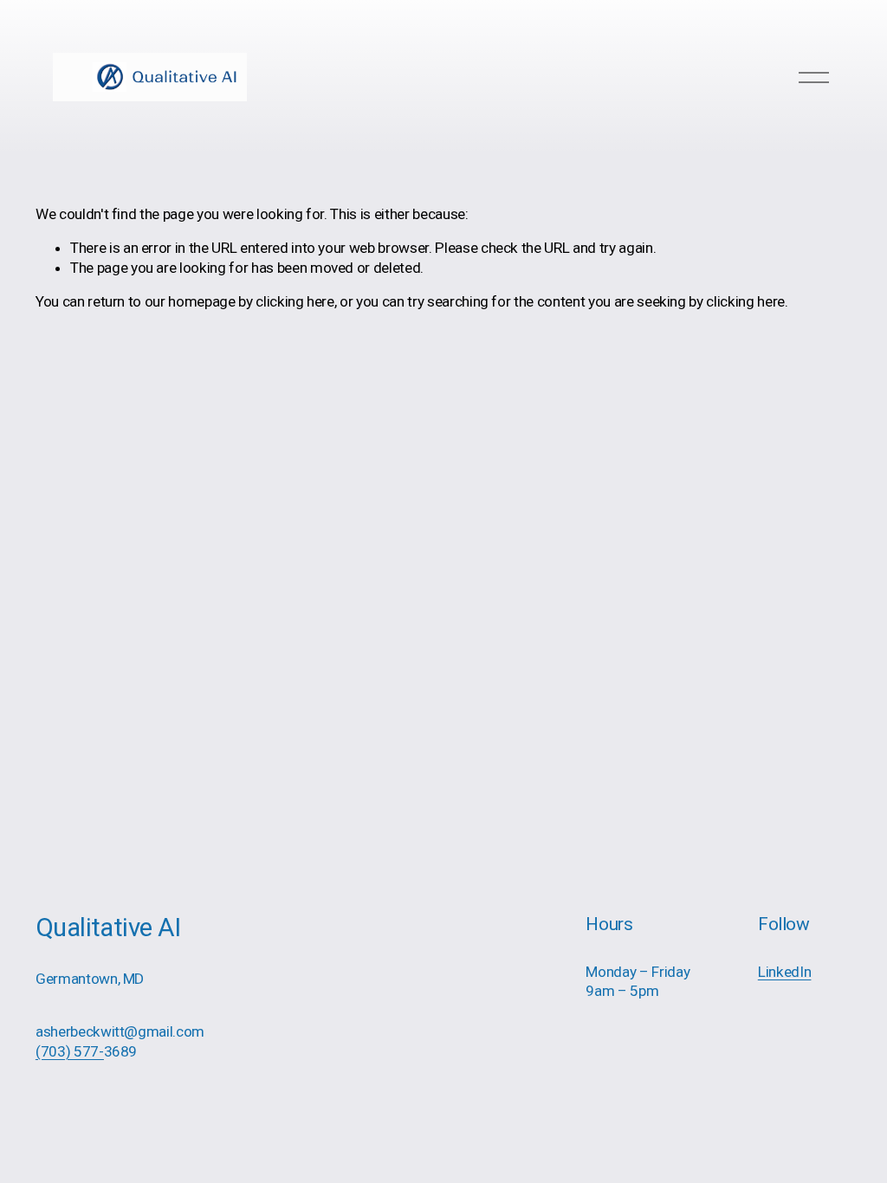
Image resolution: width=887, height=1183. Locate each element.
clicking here (295, 301)
